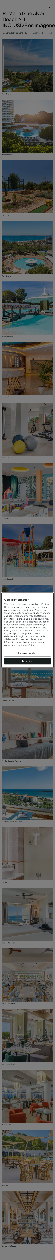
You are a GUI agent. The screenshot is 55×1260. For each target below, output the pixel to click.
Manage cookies (27, 653)
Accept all (27, 661)
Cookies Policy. (28, 645)
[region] (27, 630)
